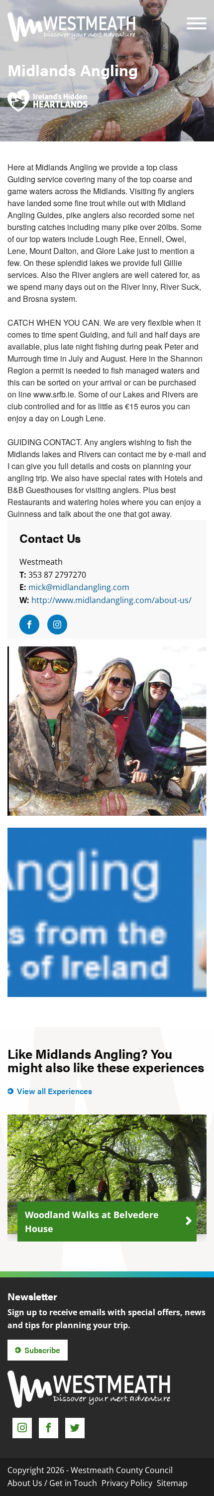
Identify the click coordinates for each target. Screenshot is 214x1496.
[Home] (71, 27)
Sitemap (172, 1483)
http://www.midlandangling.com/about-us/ (111, 600)
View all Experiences (54, 1091)
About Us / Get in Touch (52, 1483)
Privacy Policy (127, 1483)
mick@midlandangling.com (78, 587)
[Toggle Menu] (197, 16)
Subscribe (42, 1350)
